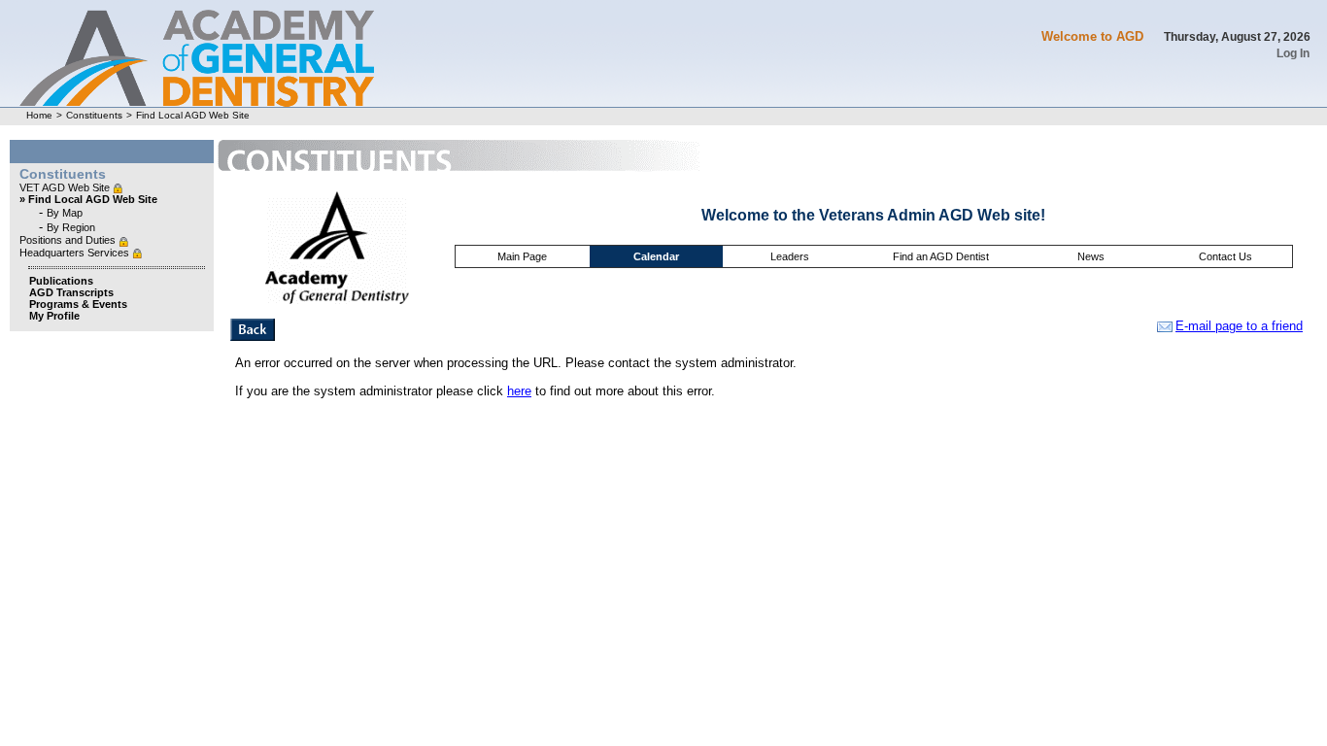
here (519, 391)
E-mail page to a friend (1239, 326)
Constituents (94, 115)
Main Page (522, 256)
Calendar (656, 256)
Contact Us (1225, 256)
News (1091, 256)
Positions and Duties (69, 240)
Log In (1293, 53)
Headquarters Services (75, 252)
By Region (71, 227)
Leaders (789, 256)
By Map (65, 213)
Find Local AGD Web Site (193, 115)
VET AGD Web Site (66, 187)
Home (39, 115)
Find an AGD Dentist (941, 256)
